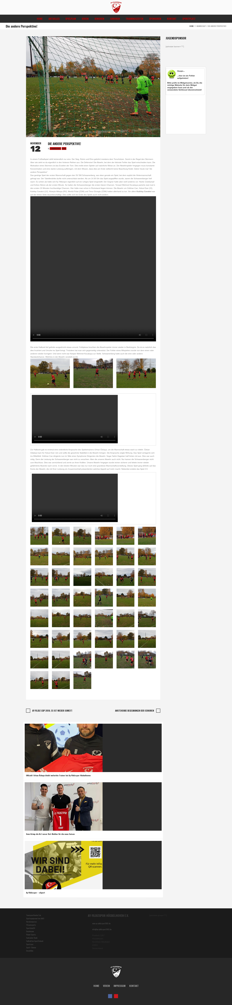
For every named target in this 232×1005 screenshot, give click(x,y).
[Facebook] (110, 996)
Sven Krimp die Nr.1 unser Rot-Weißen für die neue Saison (50, 834)
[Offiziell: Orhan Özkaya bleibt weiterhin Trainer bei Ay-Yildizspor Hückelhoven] (64, 747)
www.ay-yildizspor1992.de (101, 923)
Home (191, 26)
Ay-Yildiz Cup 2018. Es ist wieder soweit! (52, 710)
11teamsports (31, 924)
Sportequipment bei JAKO (35, 918)
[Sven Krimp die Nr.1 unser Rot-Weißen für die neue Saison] (64, 806)
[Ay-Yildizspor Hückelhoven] (116, 972)
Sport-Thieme (31, 947)
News (64, 148)
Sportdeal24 (30, 928)
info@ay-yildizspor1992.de (101, 929)
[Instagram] (122, 996)
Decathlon (29, 950)
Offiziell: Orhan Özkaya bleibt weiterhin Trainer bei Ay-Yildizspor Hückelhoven (58, 775)
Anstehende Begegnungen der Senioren (134, 710)
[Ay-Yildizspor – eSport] (64, 864)
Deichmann (30, 931)
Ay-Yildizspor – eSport (35, 892)
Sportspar (29, 944)
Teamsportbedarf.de (33, 915)
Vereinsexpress (31, 921)
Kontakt (134, 986)
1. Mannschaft (200, 26)
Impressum (120, 986)
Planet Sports (31, 934)
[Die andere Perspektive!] (93, 86)
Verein (106, 986)
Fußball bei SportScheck (34, 941)
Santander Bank (31, 937)
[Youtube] (116, 996)
